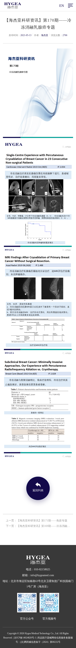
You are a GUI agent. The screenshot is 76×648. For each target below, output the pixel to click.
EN (61, 6)
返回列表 (38, 490)
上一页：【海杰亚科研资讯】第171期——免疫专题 (36, 520)
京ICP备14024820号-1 (25, 637)
